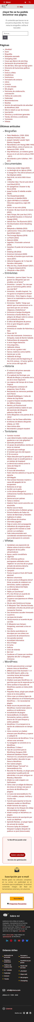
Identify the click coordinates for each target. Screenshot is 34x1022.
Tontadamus (11, 468)
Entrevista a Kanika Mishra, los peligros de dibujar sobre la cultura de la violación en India (20, 317)
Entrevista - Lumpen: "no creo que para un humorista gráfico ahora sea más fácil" (19, 286)
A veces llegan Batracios (16, 342)
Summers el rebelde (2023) (17, 198)
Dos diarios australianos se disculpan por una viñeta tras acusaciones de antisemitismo (18, 633)
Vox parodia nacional (15, 638)
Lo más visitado (10, 87)
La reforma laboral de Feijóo (17, 587)
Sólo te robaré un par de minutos (17, 110)
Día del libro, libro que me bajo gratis (18, 66)
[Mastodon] (23, 940)
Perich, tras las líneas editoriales (19, 419)
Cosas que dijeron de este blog (16, 61)
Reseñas (8, 103)
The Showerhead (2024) (15, 196)
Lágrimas (10, 557)
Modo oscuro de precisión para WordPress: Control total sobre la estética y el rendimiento (19, 708)
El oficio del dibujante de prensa (19, 322)
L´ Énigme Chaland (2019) (16, 268)
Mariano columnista (14, 578)
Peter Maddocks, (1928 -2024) (18, 135)
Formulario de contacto (13, 80)
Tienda (6, 979)
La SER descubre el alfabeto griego (20, 510)
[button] (29, 2)
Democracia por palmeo (16, 498)
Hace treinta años (13, 426)
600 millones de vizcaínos (16, 519)
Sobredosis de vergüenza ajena (18, 526)
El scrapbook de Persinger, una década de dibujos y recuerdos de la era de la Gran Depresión (20, 377)
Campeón (10, 571)
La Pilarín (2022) (13, 238)
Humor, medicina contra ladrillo (18, 352)
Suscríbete (18, 899)
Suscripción (9, 112)
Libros (7, 82)
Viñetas (7, 121)
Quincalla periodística (15, 443)
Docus (7, 70)
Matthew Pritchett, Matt (16, 138)
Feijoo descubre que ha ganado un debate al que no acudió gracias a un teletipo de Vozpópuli (20, 458)
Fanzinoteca (9, 77)
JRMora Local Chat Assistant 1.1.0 (19, 671)
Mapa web (23, 974)
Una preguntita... (13, 345)
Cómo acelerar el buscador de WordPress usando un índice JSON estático (19, 687)
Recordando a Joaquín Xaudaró (18, 429)
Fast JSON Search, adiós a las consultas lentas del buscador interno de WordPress (18, 675)
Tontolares (9, 119)
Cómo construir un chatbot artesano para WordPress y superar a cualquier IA (20, 733)
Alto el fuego (12, 643)
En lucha (10, 645)
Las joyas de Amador (14, 617)
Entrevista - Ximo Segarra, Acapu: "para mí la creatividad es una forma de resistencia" (20, 298)
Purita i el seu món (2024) (16, 207)
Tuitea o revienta (13, 501)
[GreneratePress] (24, 1013)
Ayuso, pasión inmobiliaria (17, 554)
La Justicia (10, 615)
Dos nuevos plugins (14, 764)
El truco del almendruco (16, 470)
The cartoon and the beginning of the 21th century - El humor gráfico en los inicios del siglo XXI (20, 361)
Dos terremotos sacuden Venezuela (20, 612)
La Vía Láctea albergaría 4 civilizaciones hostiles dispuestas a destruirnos (20, 493)
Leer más (22, 931)
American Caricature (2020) (17, 254)
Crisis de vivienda (13, 650)
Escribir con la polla (14, 489)
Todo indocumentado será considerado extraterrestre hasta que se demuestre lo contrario (19, 535)
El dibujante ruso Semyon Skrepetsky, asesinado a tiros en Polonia (19, 626)
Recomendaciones (11, 100)
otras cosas (10, 935)
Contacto (6, 976)
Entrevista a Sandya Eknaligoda (18, 312)
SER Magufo (11, 477)
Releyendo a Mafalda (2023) (17, 228)
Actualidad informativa (15, 640)
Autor (7, 52)
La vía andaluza (12, 589)
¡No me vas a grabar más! (16, 349)
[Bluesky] (27, 940)
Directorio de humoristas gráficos (17, 68)
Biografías (8, 54)
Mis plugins (9, 89)
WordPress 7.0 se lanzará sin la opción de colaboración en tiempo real (19, 726)
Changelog (24, 980)
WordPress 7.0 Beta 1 (15, 747)
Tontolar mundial (13, 436)
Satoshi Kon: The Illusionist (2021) (19, 221)
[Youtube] (19, 940)
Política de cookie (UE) (13, 96)
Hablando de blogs (14, 356)
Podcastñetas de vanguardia (17, 340)
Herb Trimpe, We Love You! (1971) (19, 214)
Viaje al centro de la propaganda (19, 524)
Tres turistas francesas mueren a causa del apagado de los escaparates (19, 482)
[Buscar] (5, 37)
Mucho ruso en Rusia (15, 508)
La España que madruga (16, 450)
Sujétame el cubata (14, 517)
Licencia (8, 84)
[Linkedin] (7, 940)
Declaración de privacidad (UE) (16, 63)
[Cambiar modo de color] (25, 2)
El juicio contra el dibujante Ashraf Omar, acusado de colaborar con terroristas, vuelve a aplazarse (20, 582)
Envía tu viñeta (10, 73)
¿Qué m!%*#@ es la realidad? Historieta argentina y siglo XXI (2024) (18, 202)
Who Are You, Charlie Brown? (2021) (20, 266)
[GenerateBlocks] (27, 1013)
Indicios (10, 647)
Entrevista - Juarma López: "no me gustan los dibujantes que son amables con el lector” (19, 279)
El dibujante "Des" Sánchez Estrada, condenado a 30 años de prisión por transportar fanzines (20, 607)
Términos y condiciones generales (17, 114)
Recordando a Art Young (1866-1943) (20, 145)
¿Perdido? (8, 49)
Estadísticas (9, 75)
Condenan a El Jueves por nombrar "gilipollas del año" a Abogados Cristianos (20, 656)
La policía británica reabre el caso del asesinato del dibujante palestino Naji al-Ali (19, 410)
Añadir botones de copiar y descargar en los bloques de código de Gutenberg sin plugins (20, 808)
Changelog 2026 (11, 59)
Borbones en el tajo (14, 487)
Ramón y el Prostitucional (16, 405)
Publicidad (8, 98)
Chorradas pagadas (14, 522)
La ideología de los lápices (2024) (19, 170)
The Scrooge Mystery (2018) (17, 235)
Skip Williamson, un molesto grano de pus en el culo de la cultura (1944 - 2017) (20, 154)
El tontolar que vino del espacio (18, 452)
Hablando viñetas (13, 347)
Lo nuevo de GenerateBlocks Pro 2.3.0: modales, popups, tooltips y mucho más (19, 796)
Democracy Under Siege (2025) (18, 168)
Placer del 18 (11, 333)
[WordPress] (15, 940)
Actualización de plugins (16, 712)
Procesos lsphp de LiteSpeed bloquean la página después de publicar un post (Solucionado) (18, 828)
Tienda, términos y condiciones (16, 117)
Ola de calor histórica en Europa (19, 603)
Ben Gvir (10, 652)
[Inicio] (5, 6)
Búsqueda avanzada (12, 56)
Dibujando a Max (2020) (15, 270)
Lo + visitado (8, 970)
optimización (7, 936)
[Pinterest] (11, 940)
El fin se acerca (12, 454)
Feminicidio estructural (15, 568)
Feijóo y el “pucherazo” (15, 591)
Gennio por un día (13, 354)
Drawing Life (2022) (14, 252)
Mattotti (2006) (12, 240)
